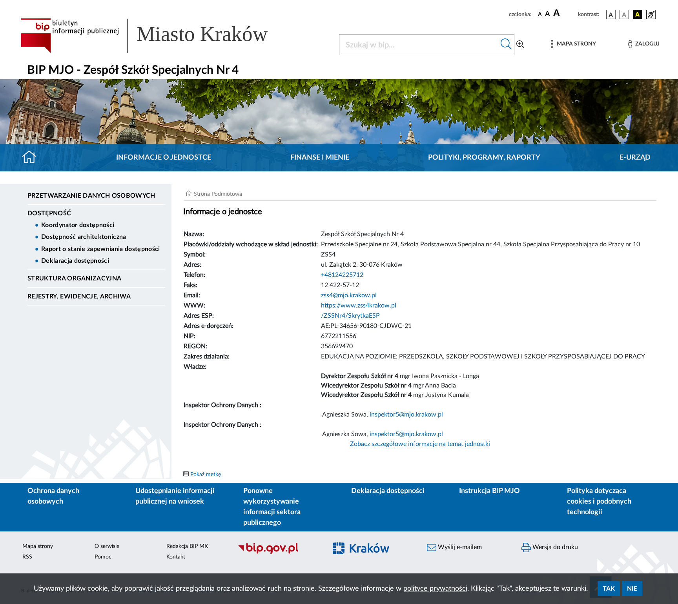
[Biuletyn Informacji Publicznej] (278, 553)
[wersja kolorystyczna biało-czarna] (624, 14)
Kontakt (175, 557)
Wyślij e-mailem (459, 547)
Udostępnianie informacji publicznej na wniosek (175, 496)
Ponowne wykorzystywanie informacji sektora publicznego (272, 507)
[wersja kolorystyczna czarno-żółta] (637, 14)
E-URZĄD (635, 157)
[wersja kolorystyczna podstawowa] (611, 14)
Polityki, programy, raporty (484, 157)
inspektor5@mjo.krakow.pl (406, 414)
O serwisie (107, 546)
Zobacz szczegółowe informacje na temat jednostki (420, 444)
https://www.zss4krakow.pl (358, 305)
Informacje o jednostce (163, 157)
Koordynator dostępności (77, 225)
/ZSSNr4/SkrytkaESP (350, 316)
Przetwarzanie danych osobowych (91, 196)
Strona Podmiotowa (218, 194)
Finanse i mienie (319, 157)
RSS (27, 557)
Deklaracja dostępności (75, 261)
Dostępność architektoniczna (83, 237)
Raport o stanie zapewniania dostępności (100, 249)
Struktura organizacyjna (74, 278)
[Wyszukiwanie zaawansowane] (520, 45)
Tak (609, 589)
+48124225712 (342, 275)
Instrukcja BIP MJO (489, 491)
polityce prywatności (435, 588)
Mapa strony (37, 546)
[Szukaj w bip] (506, 44)
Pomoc (103, 557)
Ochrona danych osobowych (53, 496)
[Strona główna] (32, 157)
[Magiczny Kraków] (373, 553)
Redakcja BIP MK (187, 546)
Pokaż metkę (205, 474)
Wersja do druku (554, 547)
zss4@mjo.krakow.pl (349, 295)
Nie (632, 589)
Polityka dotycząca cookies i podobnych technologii (599, 502)
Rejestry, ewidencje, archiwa (79, 296)
